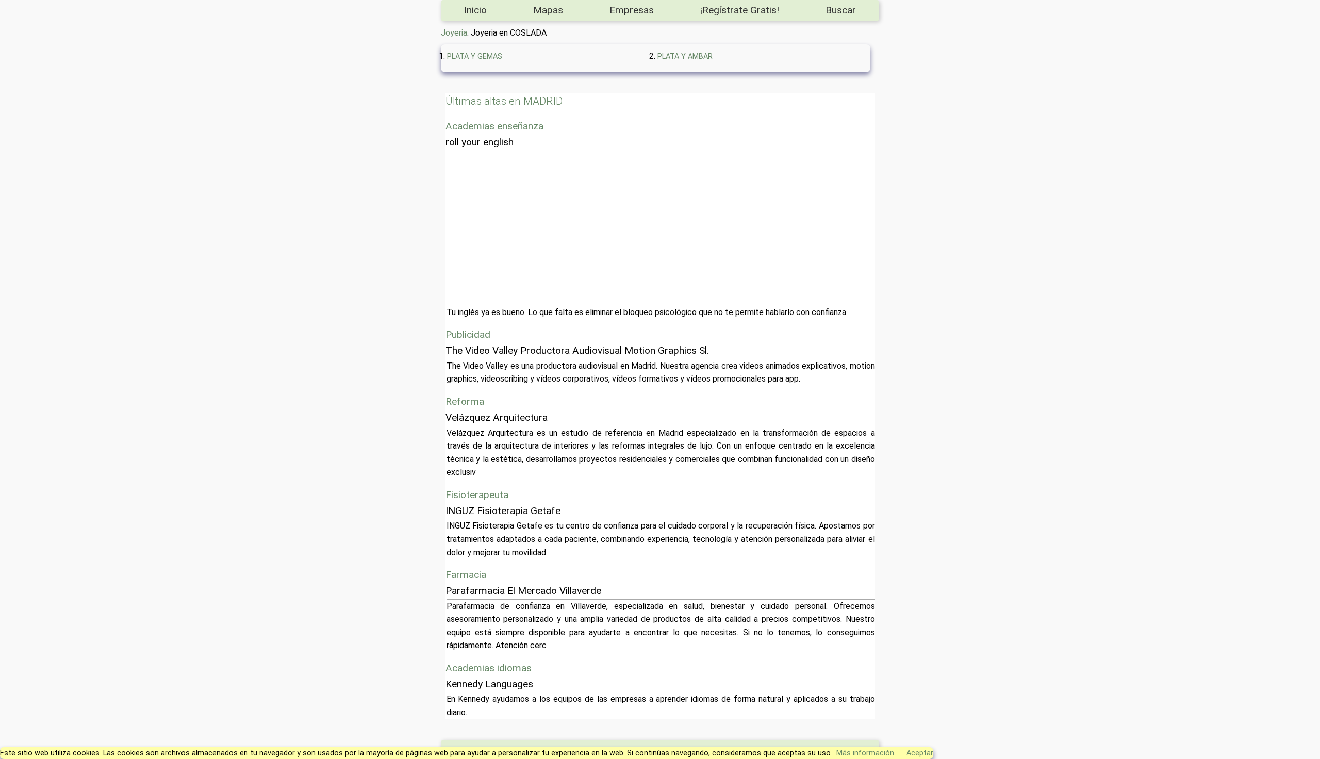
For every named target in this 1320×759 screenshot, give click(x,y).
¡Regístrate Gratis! (739, 10)
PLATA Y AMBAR (685, 56)
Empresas (631, 10)
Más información (865, 753)
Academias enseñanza (494, 126)
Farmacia (466, 575)
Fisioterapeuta (477, 495)
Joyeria (454, 33)
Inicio (475, 10)
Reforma (465, 401)
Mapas (548, 10)
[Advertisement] (756, 228)
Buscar (841, 10)
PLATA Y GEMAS (474, 56)
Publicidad (468, 334)
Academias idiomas (489, 668)
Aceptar (919, 753)
